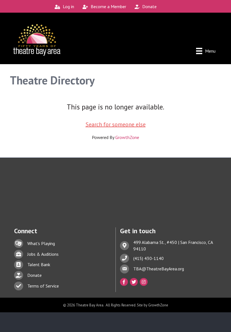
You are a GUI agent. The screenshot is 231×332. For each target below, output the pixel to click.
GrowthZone (127, 137)
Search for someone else (116, 124)
